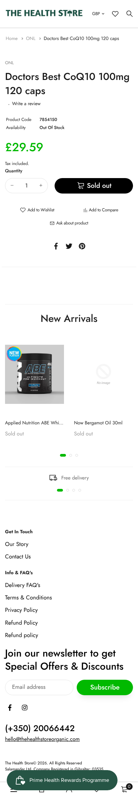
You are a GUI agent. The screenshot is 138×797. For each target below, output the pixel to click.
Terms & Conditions (28, 598)
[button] (63, 455)
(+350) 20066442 (40, 728)
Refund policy (21, 635)
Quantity (13, 171)
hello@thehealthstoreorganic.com (42, 739)
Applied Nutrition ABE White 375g (39, 422)
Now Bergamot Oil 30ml (98, 422)
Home (12, 38)
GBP (96, 13)
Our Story (16, 544)
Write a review (26, 103)
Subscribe (105, 688)
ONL (31, 38)
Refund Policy (21, 623)
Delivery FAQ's (22, 585)
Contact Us (18, 557)
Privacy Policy (21, 610)
